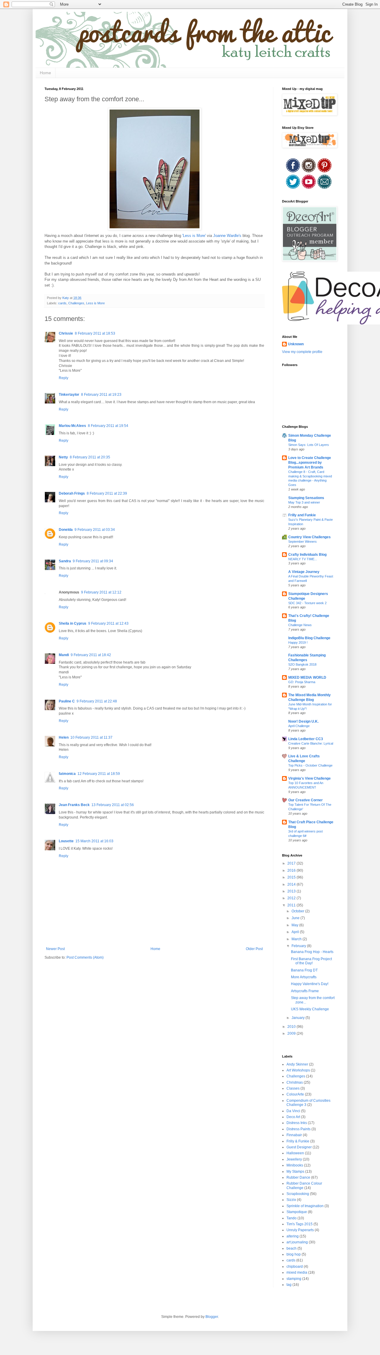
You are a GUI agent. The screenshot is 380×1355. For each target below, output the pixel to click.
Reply (63, 378)
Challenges (76, 303)
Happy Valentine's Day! (309, 984)
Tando (291, 1218)
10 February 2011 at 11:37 (91, 737)
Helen (64, 737)
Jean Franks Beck (74, 805)
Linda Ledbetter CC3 (305, 739)
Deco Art (293, 1117)
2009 (292, 1033)
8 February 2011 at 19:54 (108, 426)
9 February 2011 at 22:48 (97, 701)
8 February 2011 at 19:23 (101, 394)
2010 (292, 1027)
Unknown (296, 344)
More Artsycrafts (303, 977)
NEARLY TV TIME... (302, 559)
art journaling (297, 1242)
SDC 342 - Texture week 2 (307, 603)
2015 (292, 877)
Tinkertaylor (69, 394)
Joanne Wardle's (228, 235)
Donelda (66, 530)
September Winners (302, 541)
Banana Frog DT (304, 970)
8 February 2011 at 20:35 (90, 457)
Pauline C (67, 701)
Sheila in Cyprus (72, 623)
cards (62, 303)
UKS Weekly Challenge (310, 1009)
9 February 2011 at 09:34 (93, 561)
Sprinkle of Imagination (305, 1206)
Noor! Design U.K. (303, 721)
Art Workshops (298, 1070)
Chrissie (66, 333)
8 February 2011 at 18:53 (95, 333)
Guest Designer (299, 1147)
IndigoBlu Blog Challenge (309, 638)
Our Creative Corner (305, 800)
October (298, 911)
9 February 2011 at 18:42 (91, 655)
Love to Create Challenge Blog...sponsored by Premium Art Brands (309, 462)
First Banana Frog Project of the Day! (311, 961)
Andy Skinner (297, 1064)
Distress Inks (296, 1123)
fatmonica (67, 774)
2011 (292, 905)
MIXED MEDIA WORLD (307, 677)
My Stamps (295, 1171)
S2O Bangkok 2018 (302, 664)
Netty (63, 457)
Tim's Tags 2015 (299, 1224)
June (296, 918)
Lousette (66, 841)
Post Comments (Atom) (85, 957)
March (297, 939)
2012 (292, 898)
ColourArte (295, 1094)
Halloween (295, 1153)
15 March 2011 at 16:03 (94, 841)
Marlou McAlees (72, 426)
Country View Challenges (309, 537)
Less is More (95, 303)
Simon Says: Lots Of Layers (308, 445)
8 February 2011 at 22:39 (107, 493)
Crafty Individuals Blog (307, 555)
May (295, 925)
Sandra (65, 561)
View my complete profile (302, 352)
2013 (292, 891)
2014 (292, 884)
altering (292, 1236)
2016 (292, 870)
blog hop (293, 1254)
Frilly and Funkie (302, 515)
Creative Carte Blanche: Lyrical (310, 743)
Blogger (211, 1317)
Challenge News (300, 625)
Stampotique (296, 1212)
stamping (293, 1279)
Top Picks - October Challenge (310, 765)
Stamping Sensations (306, 498)
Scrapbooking (297, 1194)
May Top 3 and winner (304, 502)
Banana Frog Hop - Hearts (312, 952)
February (299, 946)
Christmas (294, 1082)
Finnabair (294, 1135)
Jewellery (294, 1159)
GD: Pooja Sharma (301, 682)
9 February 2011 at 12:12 (101, 592)
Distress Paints (298, 1129)
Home (45, 72)
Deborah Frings (72, 493)
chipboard (294, 1266)
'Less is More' (194, 235)
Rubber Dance (298, 1177)
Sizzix (291, 1200)
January (298, 1018)
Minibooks (294, 1165)
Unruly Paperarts (300, 1230)
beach (291, 1248)
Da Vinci (293, 1111)
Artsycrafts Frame (305, 991)
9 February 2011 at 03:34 (95, 530)
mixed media (296, 1272)
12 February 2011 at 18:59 (98, 774)
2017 (292, 863)
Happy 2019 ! (298, 642)
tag (289, 1285)
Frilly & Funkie (297, 1141)
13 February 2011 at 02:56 (112, 805)
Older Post (254, 949)
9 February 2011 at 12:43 (108, 623)
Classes (293, 1088)
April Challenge (299, 726)
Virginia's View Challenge (309, 778)
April (296, 932)
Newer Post (55, 949)
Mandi (64, 655)
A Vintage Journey (303, 572)
